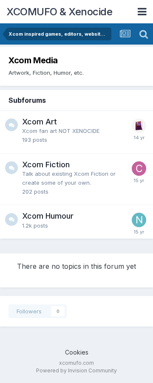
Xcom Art (39, 121)
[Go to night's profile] (139, 220)
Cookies (76, 352)
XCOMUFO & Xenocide (59, 12)
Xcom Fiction (46, 164)
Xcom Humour (48, 215)
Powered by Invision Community (76, 370)
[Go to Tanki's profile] (139, 125)
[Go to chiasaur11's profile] (139, 168)
